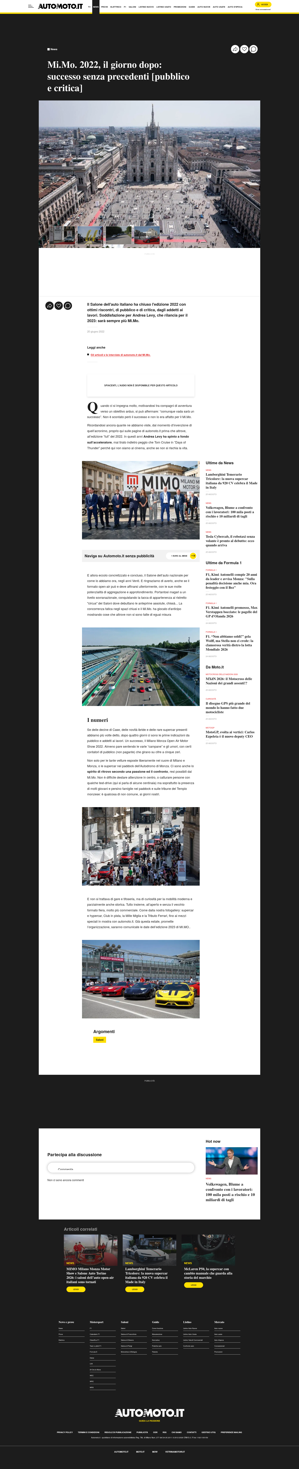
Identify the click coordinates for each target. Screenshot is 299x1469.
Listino (187, 1322)
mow (154, 1451)
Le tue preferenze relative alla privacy (54, 1463)
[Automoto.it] (60, 6)
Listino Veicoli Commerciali (193, 1340)
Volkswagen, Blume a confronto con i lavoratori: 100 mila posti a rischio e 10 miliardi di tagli (230, 511)
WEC (92, 1375)
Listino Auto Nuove (190, 1328)
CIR (91, 1364)
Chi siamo (177, 1432)
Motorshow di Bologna (129, 1352)
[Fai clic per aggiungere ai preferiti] (244, 49)
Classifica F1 (94, 1340)
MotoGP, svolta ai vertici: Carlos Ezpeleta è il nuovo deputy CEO (230, 734)
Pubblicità (142, 1432)
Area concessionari (263, 9)
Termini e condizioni (88, 1432)
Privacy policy (65, 1432)
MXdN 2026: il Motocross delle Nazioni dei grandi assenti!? (229, 681)
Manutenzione (157, 1334)
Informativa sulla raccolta (15, 1463)
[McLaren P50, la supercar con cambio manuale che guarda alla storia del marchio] (208, 1250)
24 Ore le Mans (95, 1370)
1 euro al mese (179, 556)
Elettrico (62, 1340)
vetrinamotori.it (175, 1451)
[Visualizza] (62, 235)
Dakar (92, 1358)
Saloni (99, 1040)
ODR (155, 1432)
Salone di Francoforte (128, 1334)
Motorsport (96, 1322)
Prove (61, 1334)
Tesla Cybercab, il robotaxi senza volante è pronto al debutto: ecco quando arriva (230, 540)
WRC (92, 1381)
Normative (156, 1340)
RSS (164, 1432)
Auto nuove (218, 1328)
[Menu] (31, 6)
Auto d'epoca (219, 1340)
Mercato (219, 1322)
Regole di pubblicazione (118, 1432)
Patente (155, 1352)
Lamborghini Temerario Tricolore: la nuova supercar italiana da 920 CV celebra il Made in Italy (231, 480)
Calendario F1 (95, 1334)
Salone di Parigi (126, 1346)
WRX (92, 1387)
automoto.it (121, 1451)
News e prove (66, 1322)
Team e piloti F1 (95, 1346)
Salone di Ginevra (127, 1340)
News (54, 49)
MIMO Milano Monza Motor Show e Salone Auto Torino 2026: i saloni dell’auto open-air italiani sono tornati (90, 1275)
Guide (155, 1322)
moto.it (140, 1451)
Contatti (191, 1432)
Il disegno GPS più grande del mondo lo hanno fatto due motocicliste (228, 707)
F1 (91, 1328)
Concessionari (219, 1346)
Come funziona (157, 1328)
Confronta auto (188, 1346)
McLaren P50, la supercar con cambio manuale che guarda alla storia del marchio (208, 1273)
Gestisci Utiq (209, 1432)
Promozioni (218, 1352)
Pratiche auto (157, 1346)
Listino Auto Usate (190, 1334)
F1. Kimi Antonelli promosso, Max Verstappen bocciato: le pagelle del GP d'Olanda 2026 (231, 611)
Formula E (93, 1352)
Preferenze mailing (231, 1432)
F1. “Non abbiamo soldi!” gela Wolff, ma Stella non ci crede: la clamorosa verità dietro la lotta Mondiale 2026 (229, 643)
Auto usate (218, 1334)
